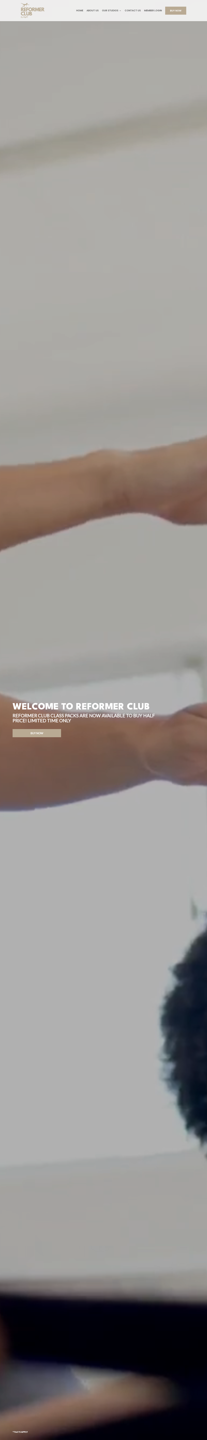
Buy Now (175, 10)
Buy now (36, 733)
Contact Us (133, 11)
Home (79, 11)
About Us (93, 11)
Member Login (153, 11)
